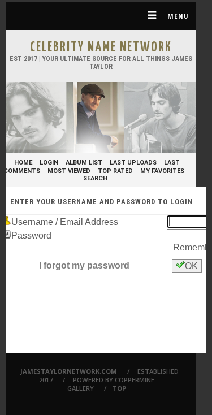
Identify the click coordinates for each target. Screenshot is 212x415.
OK (191, 266)
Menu (176, 16)
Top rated (115, 171)
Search (95, 178)
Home (23, 162)
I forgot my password (84, 265)
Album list (84, 162)
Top (119, 388)
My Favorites (162, 171)
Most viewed (68, 171)
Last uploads (133, 162)
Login (49, 162)
